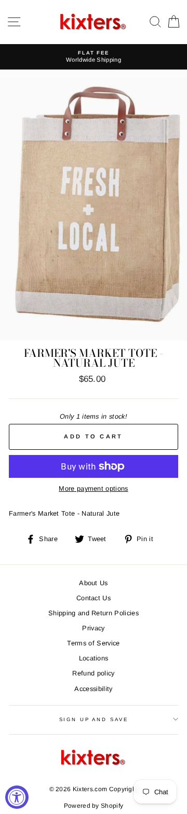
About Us (93, 583)
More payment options (93, 488)
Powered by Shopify (94, 805)
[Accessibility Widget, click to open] (17, 797)
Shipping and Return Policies (93, 613)
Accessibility (93, 689)
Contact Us (93, 598)
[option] (93, 56)
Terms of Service (93, 643)
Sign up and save (93, 719)
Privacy (93, 628)
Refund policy (93, 673)
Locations (94, 658)
